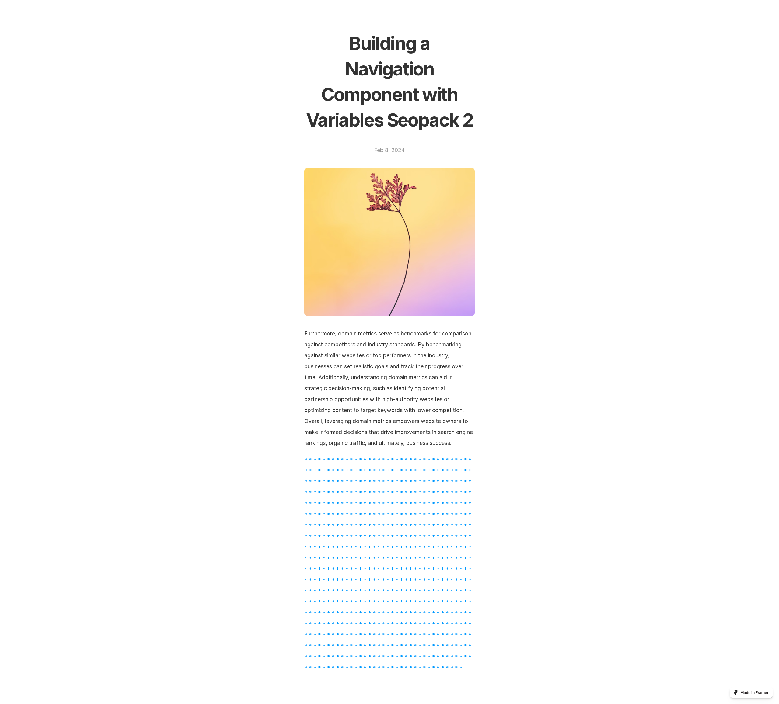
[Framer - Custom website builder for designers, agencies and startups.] (751, 692)
